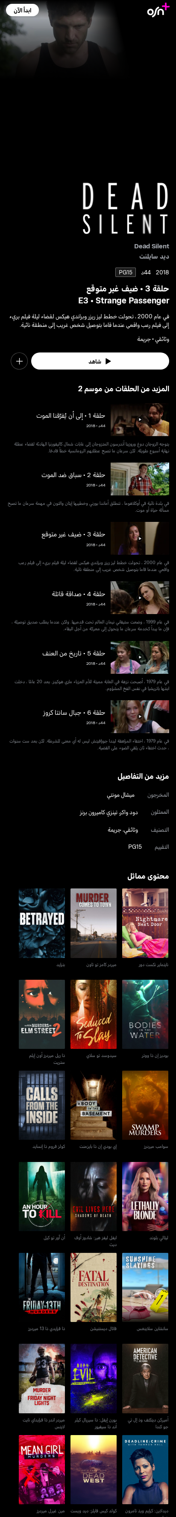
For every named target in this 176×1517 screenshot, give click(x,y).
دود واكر (129, 812)
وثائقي (131, 829)
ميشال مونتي (121, 794)
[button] (22, 10)
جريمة (114, 829)
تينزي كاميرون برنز (98, 812)
